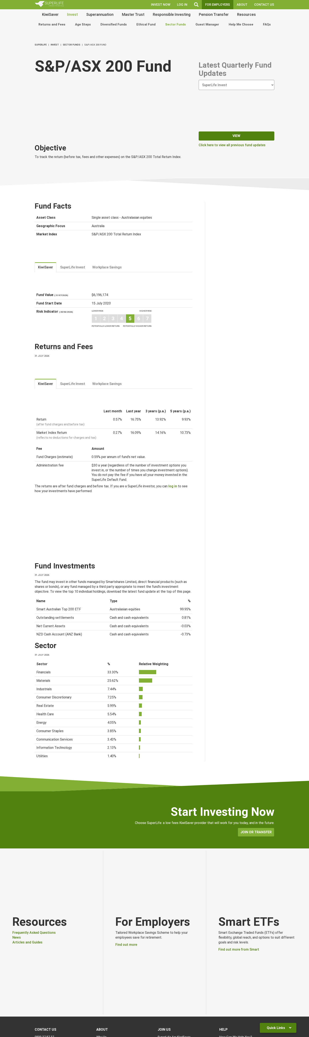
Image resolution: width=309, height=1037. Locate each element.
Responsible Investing (171, 14)
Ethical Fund (146, 24)
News (16, 937)
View (236, 136)
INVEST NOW (160, 5)
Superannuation (100, 14)
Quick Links (276, 1028)
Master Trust (133, 14)
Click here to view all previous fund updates (232, 145)
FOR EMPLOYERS (217, 5)
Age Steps (83, 24)
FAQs (267, 24)
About (242, 5)
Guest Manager (207, 24)
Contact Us (264, 5)
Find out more (126, 945)
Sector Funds (175, 24)
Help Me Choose (241, 24)
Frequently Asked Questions (34, 933)
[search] (196, 4)
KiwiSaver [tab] (45, 267)
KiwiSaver (50, 14)
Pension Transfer (214, 14)
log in (172, 486)
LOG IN (182, 5)
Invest (72, 14)
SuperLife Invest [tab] (72, 267)
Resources (246, 14)
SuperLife (41, 44)
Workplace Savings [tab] (107, 267)
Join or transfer (256, 832)
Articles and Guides (27, 942)
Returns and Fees (51, 24)
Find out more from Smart (238, 949)
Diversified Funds (113, 24)
